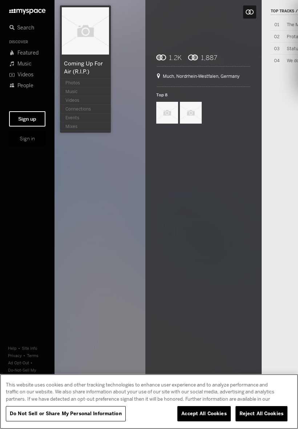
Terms (33, 355)
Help (12, 348)
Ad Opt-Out (18, 362)
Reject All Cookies (261, 413)
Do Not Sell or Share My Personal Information (66, 413)
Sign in (27, 138)
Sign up (27, 119)
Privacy (15, 355)
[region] (149, 401)
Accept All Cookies (203, 413)
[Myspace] (27, 10)
